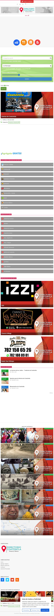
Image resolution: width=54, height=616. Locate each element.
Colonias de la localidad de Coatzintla (27, 534)
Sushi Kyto (5, 600)
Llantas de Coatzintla (8, 116)
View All (51, 392)
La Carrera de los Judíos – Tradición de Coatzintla (23, 370)
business (15, 61)
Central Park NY (26, 68)
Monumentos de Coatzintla (17, 386)
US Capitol (18, 68)
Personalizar (26, 610)
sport (10, 61)
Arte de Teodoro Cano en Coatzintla (27, 518)
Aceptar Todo (45, 610)
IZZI (2, 305)
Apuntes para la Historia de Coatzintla (20, 378)
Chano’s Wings (6, 333)
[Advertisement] (27, 27)
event (19, 61)
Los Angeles (12, 68)
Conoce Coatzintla (4, 387)
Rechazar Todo (35, 610)
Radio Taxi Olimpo (7, 361)
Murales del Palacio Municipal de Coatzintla (27, 503)
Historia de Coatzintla (4, 371)
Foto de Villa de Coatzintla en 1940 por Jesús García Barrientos (27, 487)
